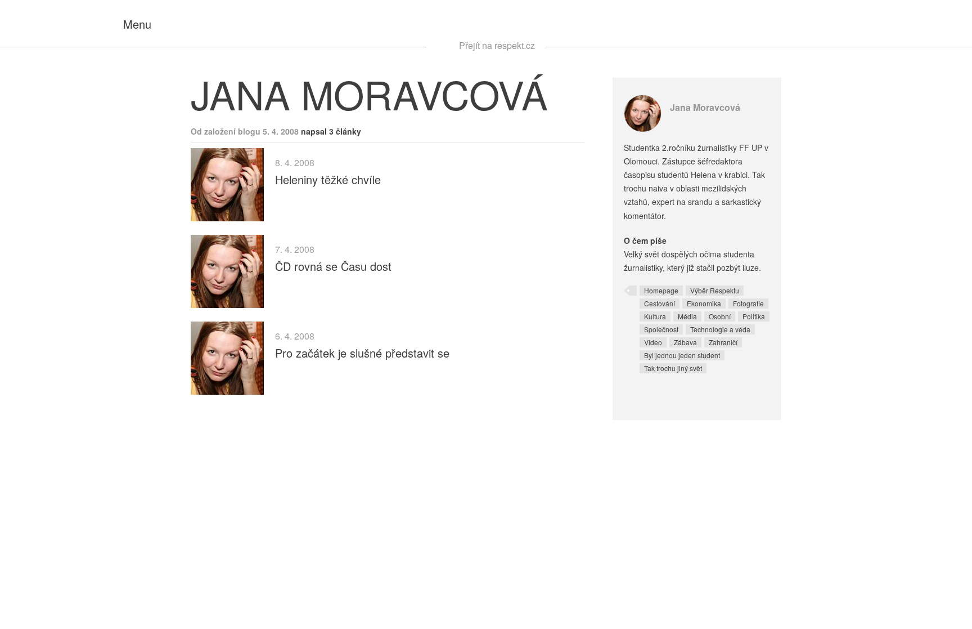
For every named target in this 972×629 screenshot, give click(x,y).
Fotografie (748, 303)
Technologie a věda (720, 329)
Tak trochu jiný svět (673, 368)
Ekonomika (704, 303)
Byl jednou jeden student (682, 355)
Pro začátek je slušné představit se (362, 353)
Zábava (685, 342)
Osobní (720, 316)
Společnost (661, 329)
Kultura (655, 316)
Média (687, 316)
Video (653, 342)
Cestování (659, 303)
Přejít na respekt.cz (497, 45)
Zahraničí (723, 342)
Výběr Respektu (714, 290)
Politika (753, 316)
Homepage (661, 290)
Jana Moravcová (705, 107)
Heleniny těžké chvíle (328, 179)
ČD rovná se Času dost (333, 266)
